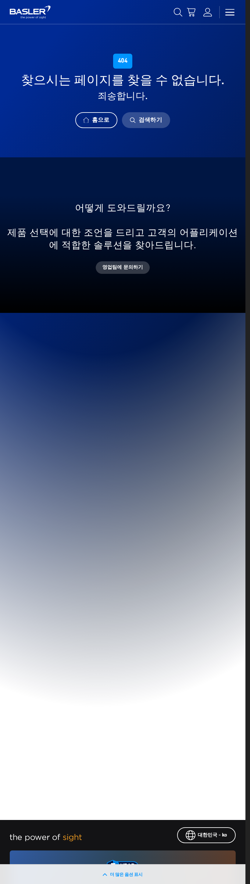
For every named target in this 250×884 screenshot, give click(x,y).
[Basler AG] (30, 12)
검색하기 (150, 120)
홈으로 (100, 120)
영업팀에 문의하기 (122, 267)
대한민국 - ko (212, 835)
